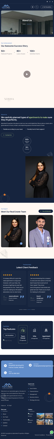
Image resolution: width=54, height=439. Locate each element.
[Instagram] (49, 1)
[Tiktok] (52, 1)
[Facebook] (47, 1)
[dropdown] (32, 7)
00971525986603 (38, 250)
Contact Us (8, 135)
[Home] (9, 7)
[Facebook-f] (7, 405)
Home (24, 24)
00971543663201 (11, 250)
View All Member (46, 211)
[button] (52, 235)
